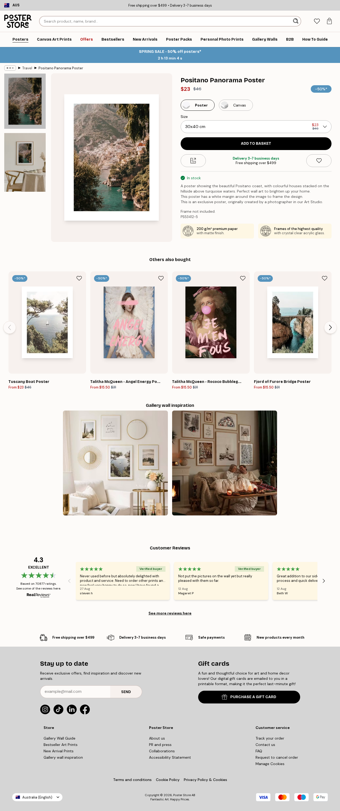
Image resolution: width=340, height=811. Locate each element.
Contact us (265, 744)
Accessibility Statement (170, 757)
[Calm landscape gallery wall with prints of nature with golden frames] (115, 463)
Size (184, 116)
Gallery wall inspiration (63, 757)
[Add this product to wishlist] (319, 160)
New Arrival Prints (59, 751)
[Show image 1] (25, 101)
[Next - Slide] (330, 327)
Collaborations (162, 751)
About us (157, 738)
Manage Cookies (270, 763)
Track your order (270, 738)
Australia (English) (37, 797)
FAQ (259, 751)
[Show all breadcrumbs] (10, 68)
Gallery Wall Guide (59, 738)
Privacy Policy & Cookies (205, 779)
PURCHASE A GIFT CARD (253, 697)
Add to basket (256, 143)
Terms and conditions (132, 779)
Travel (27, 68)
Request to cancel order (277, 757)
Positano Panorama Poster (61, 68)
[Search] (296, 21)
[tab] (317, 21)
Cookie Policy (168, 779)
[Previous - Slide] (9, 327)
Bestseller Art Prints (61, 744)
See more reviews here (170, 613)
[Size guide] (193, 160)
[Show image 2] (25, 162)
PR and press (160, 744)
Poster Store (182, 795)
